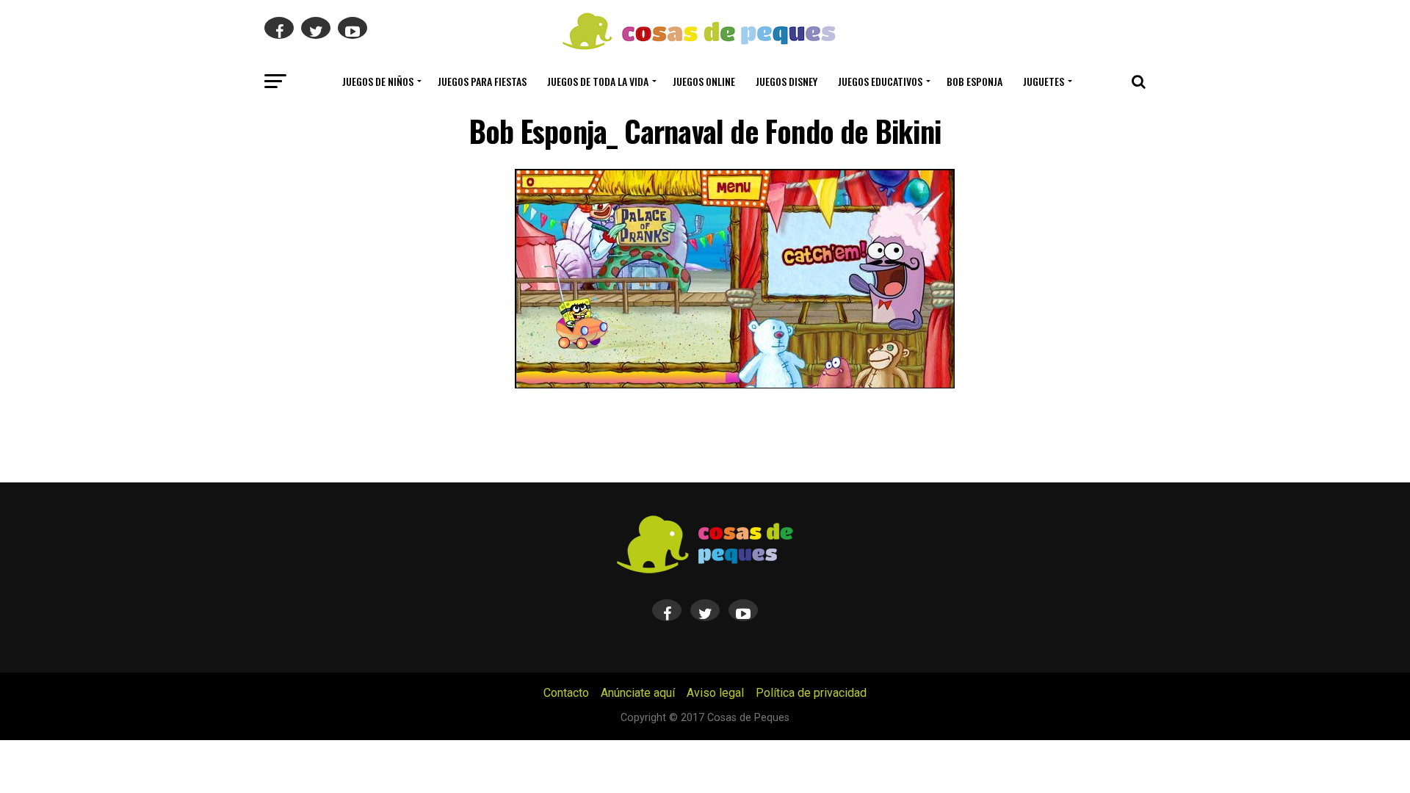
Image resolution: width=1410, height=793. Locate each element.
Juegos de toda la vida (597, 81)
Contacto (566, 693)
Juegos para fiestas (482, 81)
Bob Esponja (974, 81)
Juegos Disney (786, 81)
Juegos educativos (880, 81)
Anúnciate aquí (638, 693)
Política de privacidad (811, 693)
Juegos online (704, 81)
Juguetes (1043, 81)
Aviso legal (715, 693)
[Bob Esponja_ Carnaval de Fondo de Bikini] (735, 384)
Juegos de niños (377, 81)
